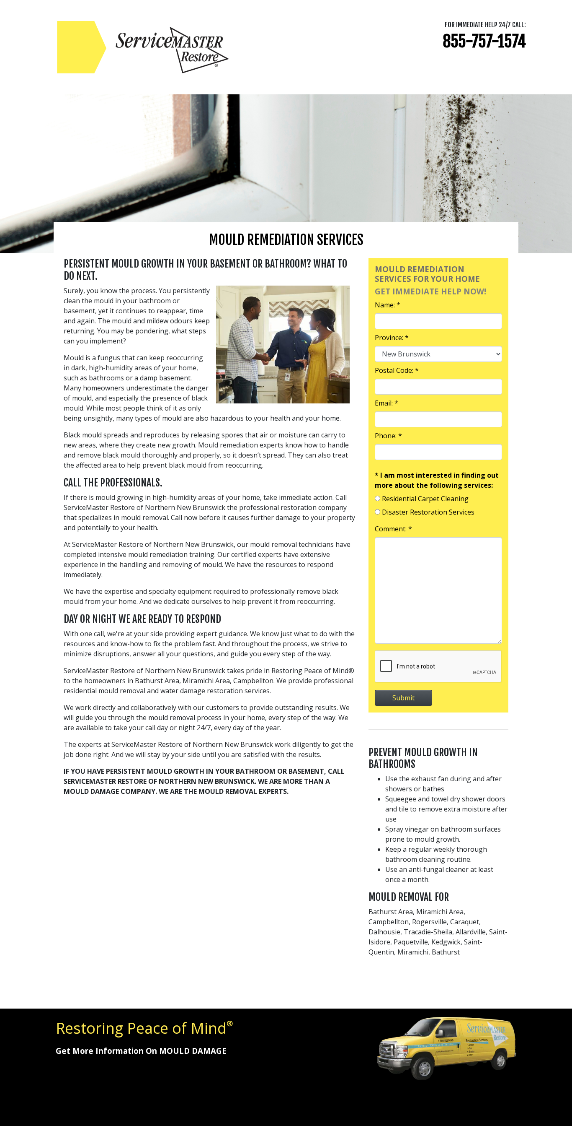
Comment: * (393, 528)
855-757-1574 (484, 41)
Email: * (386, 403)
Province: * (392, 337)
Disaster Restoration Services (428, 512)
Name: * (387, 304)
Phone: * (388, 435)
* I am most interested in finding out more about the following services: (437, 480)
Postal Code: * (397, 370)
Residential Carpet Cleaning (425, 498)
